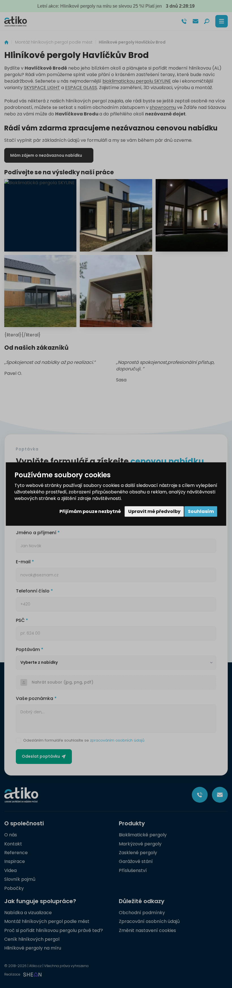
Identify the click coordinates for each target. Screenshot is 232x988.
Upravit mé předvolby (154, 511)
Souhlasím (201, 511)
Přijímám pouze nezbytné (90, 511)
